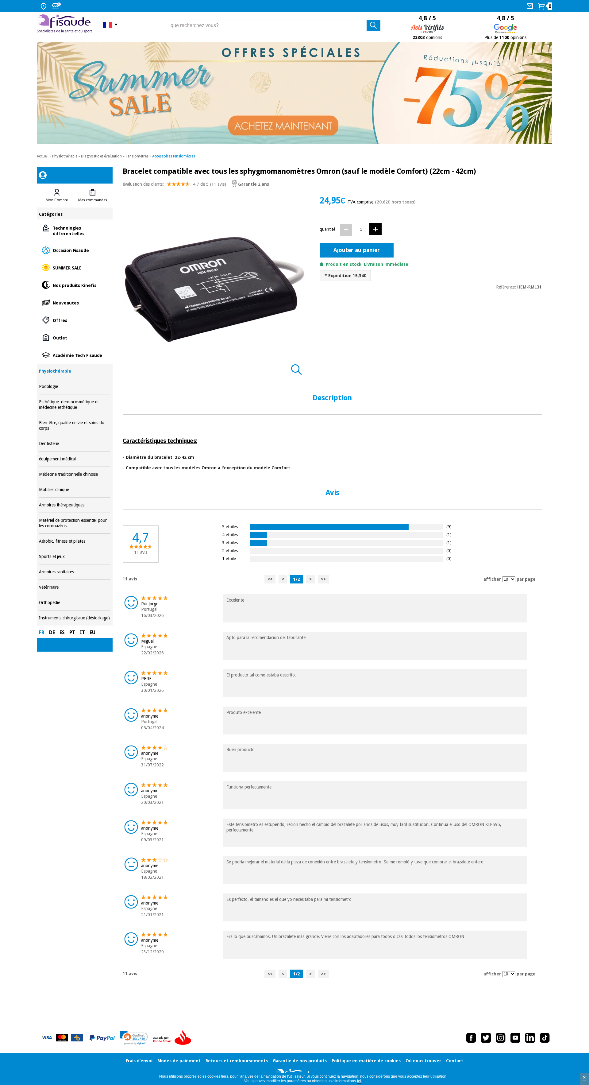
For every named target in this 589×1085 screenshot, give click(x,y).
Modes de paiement (179, 1060)
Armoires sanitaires (74, 571)
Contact (454, 1060)
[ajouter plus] (375, 229)
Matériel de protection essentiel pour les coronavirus (74, 523)
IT (82, 632)
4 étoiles (230, 534)
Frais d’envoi (139, 1060)
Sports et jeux (74, 556)
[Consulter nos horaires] (57, 6)
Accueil (42, 156)
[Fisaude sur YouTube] (515, 1038)
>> (323, 579)
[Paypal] (102, 1038)
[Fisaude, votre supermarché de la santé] (65, 24)
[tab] (57, 195)
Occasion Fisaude (74, 250)
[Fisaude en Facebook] (471, 1038)
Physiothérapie (64, 156)
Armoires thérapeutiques (74, 505)
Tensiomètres (136, 156)
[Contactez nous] (530, 6)
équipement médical (74, 459)
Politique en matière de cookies (366, 1060)
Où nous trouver (423, 1060)
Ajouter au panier (356, 250)
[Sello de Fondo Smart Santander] (173, 1037)
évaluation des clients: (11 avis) (174, 184)
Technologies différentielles (74, 230)
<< (270, 579)
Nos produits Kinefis (74, 285)
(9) (449, 526)
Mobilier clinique (74, 489)
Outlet (74, 337)
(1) (449, 534)
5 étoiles (230, 526)
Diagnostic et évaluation (101, 156)
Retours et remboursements (237, 1060)
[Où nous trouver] (44, 6)
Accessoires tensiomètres (173, 156)
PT (72, 632)
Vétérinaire (74, 587)
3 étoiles (230, 542)
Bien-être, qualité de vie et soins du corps (74, 425)
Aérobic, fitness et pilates (74, 541)
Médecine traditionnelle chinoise (74, 474)
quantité (327, 229)
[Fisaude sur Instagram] (501, 1038)
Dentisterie (74, 443)
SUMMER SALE (74, 267)
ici (359, 1081)
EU (92, 632)
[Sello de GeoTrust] (134, 1038)
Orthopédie (74, 602)
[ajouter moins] (346, 230)
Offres (74, 320)
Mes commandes (92, 200)
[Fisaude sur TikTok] (545, 1038)
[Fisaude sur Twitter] (486, 1038)
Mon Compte (57, 200)
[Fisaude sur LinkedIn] (530, 1038)
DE (52, 632)
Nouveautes (74, 302)
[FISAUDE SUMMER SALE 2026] (294, 93)
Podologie (74, 386)
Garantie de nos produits (300, 1060)
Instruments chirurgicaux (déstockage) (74, 618)
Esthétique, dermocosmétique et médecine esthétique (74, 404)
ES (62, 632)
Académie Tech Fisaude (74, 355)
